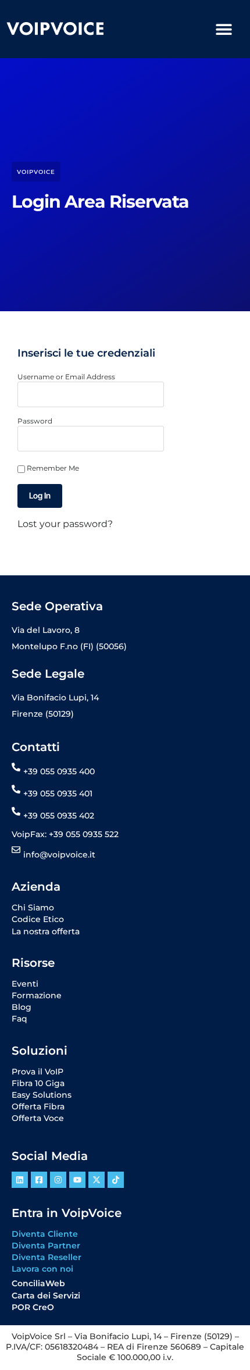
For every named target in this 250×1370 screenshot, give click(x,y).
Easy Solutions (42, 1095)
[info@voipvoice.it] (16, 849)
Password (34, 421)
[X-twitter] (96, 1180)
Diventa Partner (46, 1245)
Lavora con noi (42, 1269)
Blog (21, 1007)
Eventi (25, 983)
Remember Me (52, 468)
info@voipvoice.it (59, 854)
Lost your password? (65, 523)
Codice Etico (38, 919)
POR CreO (33, 1307)
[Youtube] (77, 1180)
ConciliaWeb (38, 1283)
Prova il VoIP (37, 1071)
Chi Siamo (33, 907)
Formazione (37, 995)
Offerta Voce (38, 1118)
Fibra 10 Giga (38, 1083)
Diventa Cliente (45, 1234)
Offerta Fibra (38, 1106)
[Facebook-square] (39, 1180)
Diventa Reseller (46, 1257)
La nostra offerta (46, 931)
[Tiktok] (116, 1180)
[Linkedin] (20, 1180)
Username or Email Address (66, 376)
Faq (19, 1018)
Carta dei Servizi (46, 1295)
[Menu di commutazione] (224, 29)
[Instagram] (58, 1180)
